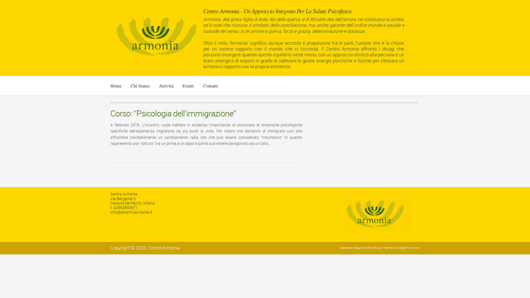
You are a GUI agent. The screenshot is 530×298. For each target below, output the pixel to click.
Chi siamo (140, 86)
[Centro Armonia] (156, 65)
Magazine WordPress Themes (373, 248)
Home (115, 86)
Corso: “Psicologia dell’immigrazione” (173, 114)
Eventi (188, 86)
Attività (166, 86)
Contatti (210, 86)
